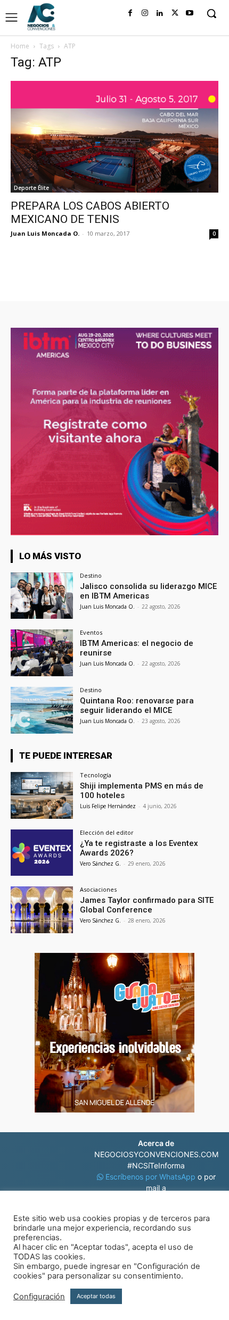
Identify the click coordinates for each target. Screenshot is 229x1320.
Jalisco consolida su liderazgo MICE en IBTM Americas (148, 591)
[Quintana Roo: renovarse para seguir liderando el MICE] (42, 710)
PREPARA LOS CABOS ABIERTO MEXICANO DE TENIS (90, 213)
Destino (91, 575)
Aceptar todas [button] (96, 1296)
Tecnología (95, 775)
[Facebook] (129, 13)
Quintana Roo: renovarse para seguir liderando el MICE (137, 705)
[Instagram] (144, 13)
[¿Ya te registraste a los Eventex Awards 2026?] (42, 852)
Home (20, 46)
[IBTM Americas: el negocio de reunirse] (42, 652)
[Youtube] (189, 13)
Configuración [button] (39, 1296)
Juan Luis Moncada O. (45, 233)
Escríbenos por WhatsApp (150, 1176)
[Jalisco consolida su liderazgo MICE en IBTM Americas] (42, 595)
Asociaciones (98, 889)
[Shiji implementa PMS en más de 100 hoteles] (42, 795)
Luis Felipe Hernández (108, 806)
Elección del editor (107, 832)
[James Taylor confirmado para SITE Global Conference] (42, 909)
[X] (174, 13)
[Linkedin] (159, 13)
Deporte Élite (31, 188)
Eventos (91, 632)
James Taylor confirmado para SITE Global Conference (147, 905)
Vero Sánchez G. (100, 863)
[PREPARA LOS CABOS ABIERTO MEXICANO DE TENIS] (114, 137)
